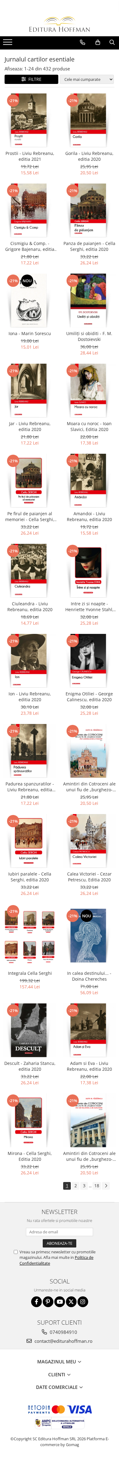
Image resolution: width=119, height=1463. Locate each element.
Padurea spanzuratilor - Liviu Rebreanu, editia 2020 (29, 787)
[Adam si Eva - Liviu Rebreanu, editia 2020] (89, 1030)
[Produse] (8, 44)
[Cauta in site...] (112, 42)
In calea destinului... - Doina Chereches (89, 976)
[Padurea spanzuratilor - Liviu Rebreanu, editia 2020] (29, 751)
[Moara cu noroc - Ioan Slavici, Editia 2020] (89, 390)
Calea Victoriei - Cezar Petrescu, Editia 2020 (89, 877)
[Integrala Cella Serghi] (29, 935)
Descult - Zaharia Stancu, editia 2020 (30, 1066)
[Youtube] (59, 1301)
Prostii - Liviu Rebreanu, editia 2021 (29, 156)
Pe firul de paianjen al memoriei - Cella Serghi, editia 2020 (29, 516)
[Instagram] (83, 1301)
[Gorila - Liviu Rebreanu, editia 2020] (89, 120)
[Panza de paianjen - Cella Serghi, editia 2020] (89, 210)
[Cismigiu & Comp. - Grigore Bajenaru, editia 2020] (29, 210)
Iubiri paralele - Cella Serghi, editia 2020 (29, 877)
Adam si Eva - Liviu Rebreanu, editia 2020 (89, 1066)
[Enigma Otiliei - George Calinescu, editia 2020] (89, 661)
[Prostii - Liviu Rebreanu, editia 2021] (29, 120)
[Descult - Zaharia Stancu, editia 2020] (29, 1030)
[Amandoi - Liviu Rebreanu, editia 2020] (89, 481)
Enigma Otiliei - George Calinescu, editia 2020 (89, 696)
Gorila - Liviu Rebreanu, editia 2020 (89, 156)
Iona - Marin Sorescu (30, 333)
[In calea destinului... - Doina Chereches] (89, 936)
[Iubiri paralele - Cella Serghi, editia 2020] (29, 841)
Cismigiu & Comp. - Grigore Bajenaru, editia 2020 (29, 246)
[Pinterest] (48, 1301)
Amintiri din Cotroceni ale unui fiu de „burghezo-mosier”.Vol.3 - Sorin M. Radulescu (89, 1156)
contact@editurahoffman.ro (62, 1341)
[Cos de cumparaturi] (97, 42)
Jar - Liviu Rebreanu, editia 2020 (30, 426)
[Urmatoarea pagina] (106, 1186)
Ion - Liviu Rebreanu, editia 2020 (30, 696)
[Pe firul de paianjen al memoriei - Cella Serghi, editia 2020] (29, 481)
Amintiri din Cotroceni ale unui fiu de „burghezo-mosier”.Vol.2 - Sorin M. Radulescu (89, 787)
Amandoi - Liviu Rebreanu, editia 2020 (89, 516)
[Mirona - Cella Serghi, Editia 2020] (29, 1120)
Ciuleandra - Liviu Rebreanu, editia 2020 (29, 606)
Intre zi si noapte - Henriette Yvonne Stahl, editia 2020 (89, 606)
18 (96, 1185)
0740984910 (63, 1332)
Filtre (33, 79)
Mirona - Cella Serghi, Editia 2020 (30, 1156)
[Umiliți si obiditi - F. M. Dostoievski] (89, 300)
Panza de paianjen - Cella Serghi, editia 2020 (89, 246)
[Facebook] (36, 1301)
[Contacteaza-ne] (82, 42)
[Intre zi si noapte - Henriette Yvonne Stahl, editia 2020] (89, 571)
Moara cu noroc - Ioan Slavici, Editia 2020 (89, 426)
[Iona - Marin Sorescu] (29, 300)
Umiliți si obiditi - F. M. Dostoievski (89, 336)
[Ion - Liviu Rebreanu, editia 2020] (29, 661)
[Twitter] (71, 1301)
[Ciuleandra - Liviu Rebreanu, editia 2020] (29, 571)
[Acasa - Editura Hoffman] (59, 24)
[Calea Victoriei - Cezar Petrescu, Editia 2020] (89, 841)
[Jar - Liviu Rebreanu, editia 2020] (29, 390)
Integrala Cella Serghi (30, 973)
